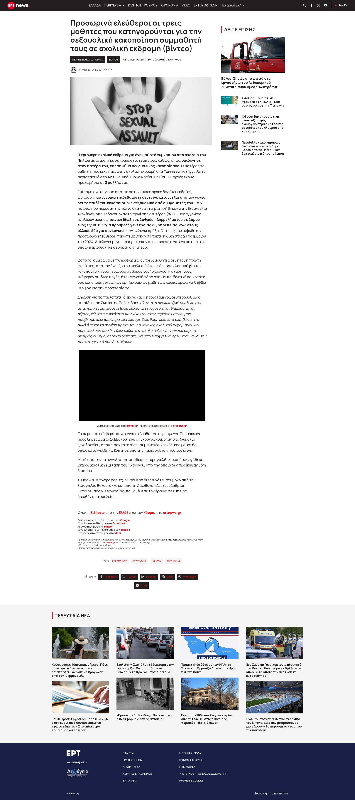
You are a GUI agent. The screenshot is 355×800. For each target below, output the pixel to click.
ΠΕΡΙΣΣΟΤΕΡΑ (231, 5)
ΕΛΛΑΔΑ (95, 5)
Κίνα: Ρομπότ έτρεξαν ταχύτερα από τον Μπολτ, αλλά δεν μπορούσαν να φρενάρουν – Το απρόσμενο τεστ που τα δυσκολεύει (274, 724)
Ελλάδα (125, 512)
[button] (123, 5)
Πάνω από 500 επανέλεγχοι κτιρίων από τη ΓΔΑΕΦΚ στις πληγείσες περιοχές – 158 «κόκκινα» (207, 719)
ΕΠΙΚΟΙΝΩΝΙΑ (187, 767)
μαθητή (156, 561)
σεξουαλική (173, 561)
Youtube (124, 529)
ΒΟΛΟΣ (113, 59)
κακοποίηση (119, 561)
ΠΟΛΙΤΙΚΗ (134, 5)
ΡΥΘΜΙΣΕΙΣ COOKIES (191, 780)
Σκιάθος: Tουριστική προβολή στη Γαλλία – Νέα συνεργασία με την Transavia (263, 101)
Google (125, 520)
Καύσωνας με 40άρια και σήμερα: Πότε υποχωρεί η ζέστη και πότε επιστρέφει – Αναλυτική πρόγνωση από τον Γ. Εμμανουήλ (80, 670)
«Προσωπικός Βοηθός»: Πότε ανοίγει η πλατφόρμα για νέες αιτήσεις (144, 717)
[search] (304, 5)
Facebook (118, 523)
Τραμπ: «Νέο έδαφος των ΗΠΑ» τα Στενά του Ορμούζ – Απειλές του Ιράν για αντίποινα (208, 668)
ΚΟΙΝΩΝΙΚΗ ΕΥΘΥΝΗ (191, 760)
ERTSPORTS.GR (205, 5)
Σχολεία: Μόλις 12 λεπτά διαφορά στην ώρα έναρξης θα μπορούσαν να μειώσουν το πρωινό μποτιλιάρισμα (145, 668)
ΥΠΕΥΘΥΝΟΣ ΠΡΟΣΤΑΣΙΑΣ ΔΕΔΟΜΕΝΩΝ (203, 773)
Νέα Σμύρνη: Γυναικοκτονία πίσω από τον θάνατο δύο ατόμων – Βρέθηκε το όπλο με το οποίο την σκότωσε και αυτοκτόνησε (274, 670)
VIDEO (186, 5)
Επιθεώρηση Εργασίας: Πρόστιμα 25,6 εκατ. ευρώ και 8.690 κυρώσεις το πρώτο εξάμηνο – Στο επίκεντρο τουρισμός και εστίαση (80, 724)
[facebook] (311, 5)
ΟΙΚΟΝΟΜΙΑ (169, 5)
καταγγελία (139, 561)
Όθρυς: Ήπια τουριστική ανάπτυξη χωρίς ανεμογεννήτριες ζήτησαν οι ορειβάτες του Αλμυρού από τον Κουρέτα (263, 123)
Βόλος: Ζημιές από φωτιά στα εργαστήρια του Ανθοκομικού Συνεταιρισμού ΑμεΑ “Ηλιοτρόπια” (250, 82)
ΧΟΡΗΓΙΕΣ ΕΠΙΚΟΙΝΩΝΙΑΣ (138, 773)
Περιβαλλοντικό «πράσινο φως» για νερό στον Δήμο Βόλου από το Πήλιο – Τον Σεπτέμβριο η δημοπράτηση (263, 148)
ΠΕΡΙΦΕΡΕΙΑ (112, 5)
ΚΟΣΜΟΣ (151, 5)
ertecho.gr (180, 425)
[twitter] (318, 5)
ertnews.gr (109, 542)
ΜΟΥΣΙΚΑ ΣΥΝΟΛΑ (190, 753)
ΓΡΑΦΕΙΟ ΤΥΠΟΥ (132, 760)
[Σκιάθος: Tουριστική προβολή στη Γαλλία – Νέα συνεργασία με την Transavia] (229, 101)
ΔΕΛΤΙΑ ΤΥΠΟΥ (132, 767)
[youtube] (325, 5)
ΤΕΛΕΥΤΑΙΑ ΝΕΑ (72, 615)
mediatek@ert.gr (77, 762)
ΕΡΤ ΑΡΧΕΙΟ (130, 780)
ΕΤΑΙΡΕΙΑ (128, 753)
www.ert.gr (73, 793)
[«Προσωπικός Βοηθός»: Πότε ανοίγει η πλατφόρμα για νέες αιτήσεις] (145, 694)
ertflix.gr (132, 425)
